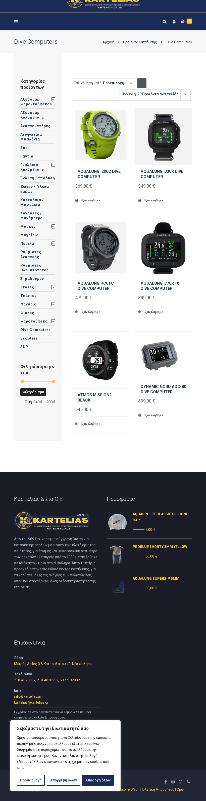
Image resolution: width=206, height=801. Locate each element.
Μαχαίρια (29, 235)
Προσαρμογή (30, 780)
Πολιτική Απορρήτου (157, 789)
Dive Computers (35, 330)
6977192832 (70, 680)
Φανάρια (28, 304)
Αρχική (108, 42)
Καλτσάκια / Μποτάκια (32, 202)
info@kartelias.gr (27, 696)
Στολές (27, 287)
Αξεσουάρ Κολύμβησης (32, 115)
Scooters (29, 338)
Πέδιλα (27, 244)
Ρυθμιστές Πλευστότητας (34, 267)
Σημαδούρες (32, 279)
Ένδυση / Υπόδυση (37, 178)
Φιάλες (27, 313)
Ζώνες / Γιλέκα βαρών (34, 189)
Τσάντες (28, 296)
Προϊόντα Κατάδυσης (140, 42)
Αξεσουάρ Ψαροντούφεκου (36, 101)
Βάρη (25, 148)
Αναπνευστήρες (35, 126)
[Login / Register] (173, 21)
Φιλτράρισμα (33, 392)
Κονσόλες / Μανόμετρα (31, 215)
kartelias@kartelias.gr (31, 702)
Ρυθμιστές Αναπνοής (30, 254)
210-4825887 (24, 680)
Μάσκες (28, 226)
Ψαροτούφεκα (34, 321)
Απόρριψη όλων (63, 780)
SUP (24, 347)
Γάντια (26, 156)
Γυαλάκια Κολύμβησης (32, 167)
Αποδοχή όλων (98, 780)
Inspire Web (128, 789)
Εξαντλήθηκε (90, 200)
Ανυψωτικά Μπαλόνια (31, 136)
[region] (65, 755)
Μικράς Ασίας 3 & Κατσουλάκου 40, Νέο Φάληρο (53, 664)
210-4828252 (47, 680)
